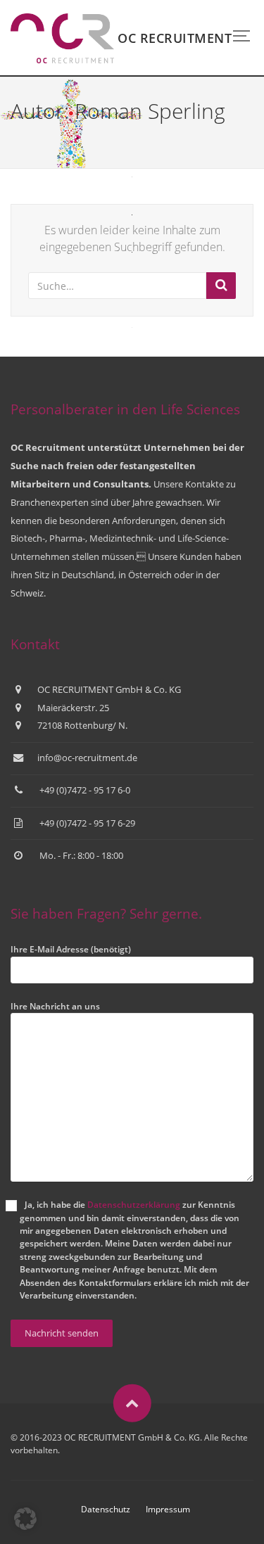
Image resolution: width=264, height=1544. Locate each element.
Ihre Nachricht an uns (55, 1006)
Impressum (168, 1509)
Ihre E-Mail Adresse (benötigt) (71, 949)
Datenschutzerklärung (133, 1205)
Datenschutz (105, 1509)
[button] (25, 1518)
